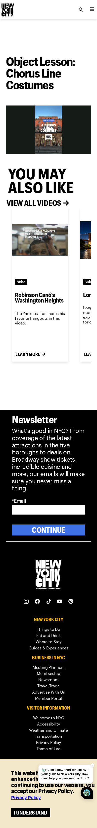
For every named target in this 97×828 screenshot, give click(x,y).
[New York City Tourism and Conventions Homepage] (48, 575)
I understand (30, 812)
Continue (48, 529)
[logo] (7, 8)
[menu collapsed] (92, 9)
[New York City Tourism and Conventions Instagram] (26, 601)
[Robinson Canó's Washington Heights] (40, 240)
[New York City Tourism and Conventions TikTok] (49, 601)
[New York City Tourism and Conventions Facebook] (37, 601)
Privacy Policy (26, 797)
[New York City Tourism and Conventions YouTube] (60, 601)
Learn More (27, 354)
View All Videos (33, 203)
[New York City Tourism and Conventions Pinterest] (71, 601)
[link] (48, 629)
